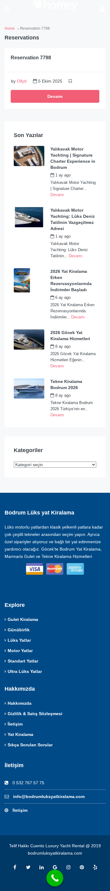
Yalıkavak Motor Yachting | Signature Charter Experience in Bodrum (72, 158)
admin (82, 175)
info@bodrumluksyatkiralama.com (49, 796)
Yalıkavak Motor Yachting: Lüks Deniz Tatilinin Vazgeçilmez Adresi (72, 219)
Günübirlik (19, 629)
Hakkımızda (19, 703)
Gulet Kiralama (23, 619)
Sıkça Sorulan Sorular (30, 744)
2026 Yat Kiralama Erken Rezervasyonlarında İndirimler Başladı (71, 280)
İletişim (15, 724)
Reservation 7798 (31, 57)
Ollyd (22, 81)
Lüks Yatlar (19, 640)
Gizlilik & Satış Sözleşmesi (35, 713)
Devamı (55, 96)
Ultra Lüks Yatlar (25, 671)
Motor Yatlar (20, 650)
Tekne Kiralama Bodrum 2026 (66, 384)
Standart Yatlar (23, 661)
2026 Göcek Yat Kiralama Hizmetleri (70, 335)
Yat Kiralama (20, 734)
